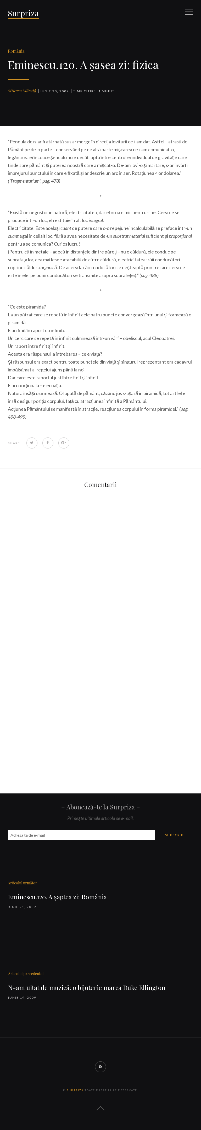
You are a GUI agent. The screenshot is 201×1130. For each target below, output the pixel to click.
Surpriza (23, 13)
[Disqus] (100, 562)
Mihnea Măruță (22, 90)
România (16, 51)
